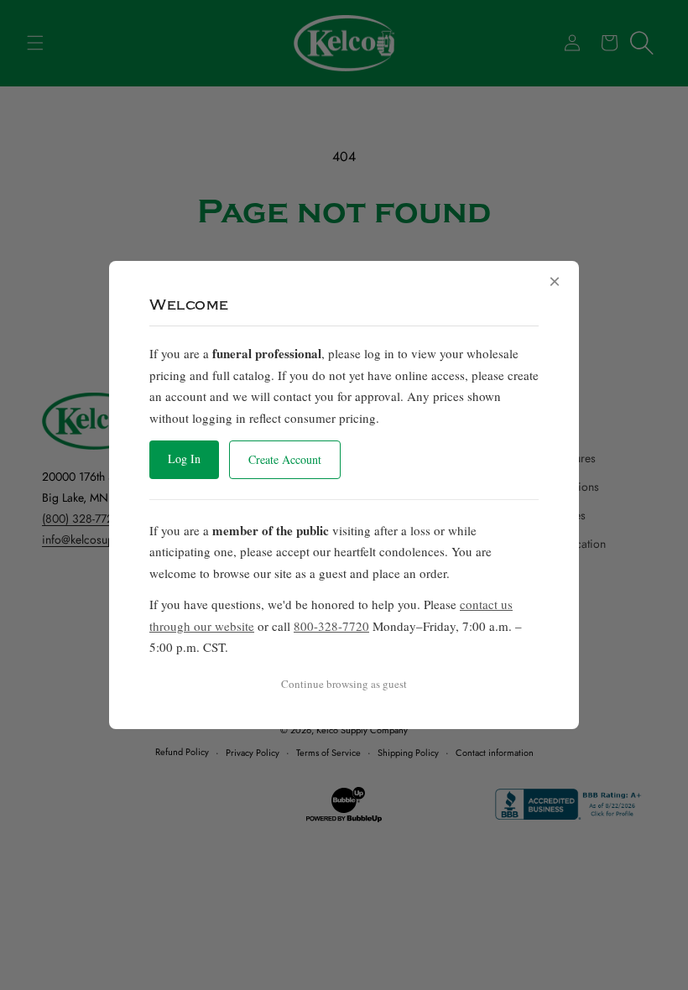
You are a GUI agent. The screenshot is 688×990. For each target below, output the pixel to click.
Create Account (284, 459)
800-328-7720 (331, 625)
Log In (184, 458)
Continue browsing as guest (344, 683)
